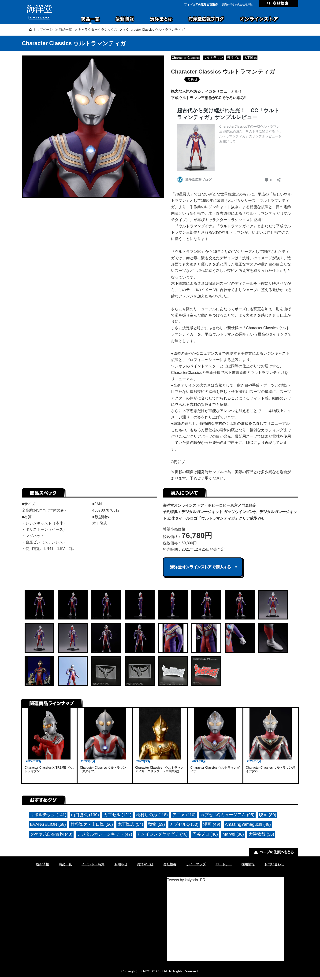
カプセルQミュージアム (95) (227, 814)
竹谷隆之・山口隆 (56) (92, 824)
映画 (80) (267, 814)
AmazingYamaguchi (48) (248, 824)
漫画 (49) (211, 824)
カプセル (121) (117, 814)
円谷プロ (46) (205, 834)
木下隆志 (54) (130, 824)
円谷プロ (233, 57)
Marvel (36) (233, 834)
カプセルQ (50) (184, 824)
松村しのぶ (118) (152, 814)
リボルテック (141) (48, 814)
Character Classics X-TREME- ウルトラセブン (49, 769)
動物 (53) (156, 824)
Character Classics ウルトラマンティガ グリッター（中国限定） (159, 769)
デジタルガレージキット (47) (104, 834)
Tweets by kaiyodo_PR (186, 880)
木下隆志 (250, 57)
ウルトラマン (213, 57)
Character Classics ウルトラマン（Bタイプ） (103, 769)
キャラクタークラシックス (97, 29)
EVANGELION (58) (48, 824)
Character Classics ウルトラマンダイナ (215, 769)
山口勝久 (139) (85, 814)
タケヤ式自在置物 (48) (51, 834)
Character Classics (186, 57)
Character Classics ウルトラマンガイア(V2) (270, 769)
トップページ (43, 29)
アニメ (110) (184, 814)
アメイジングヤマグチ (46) (162, 834)
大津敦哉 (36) (261, 834)
